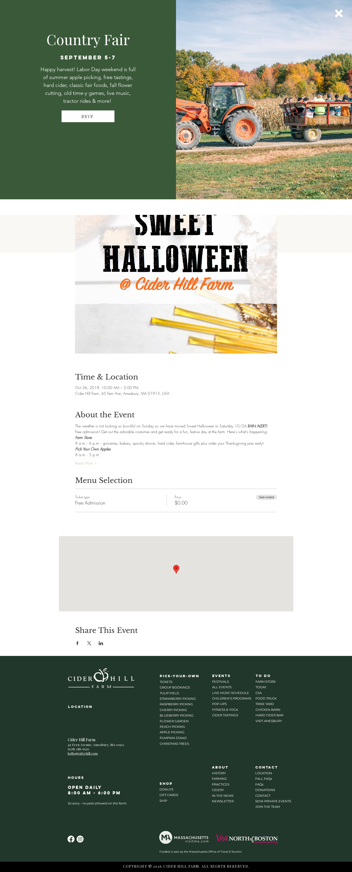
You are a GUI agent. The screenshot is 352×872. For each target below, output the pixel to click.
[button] (339, 13)
